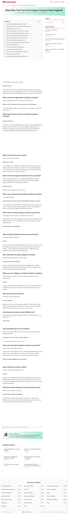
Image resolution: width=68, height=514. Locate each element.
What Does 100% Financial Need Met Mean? (55, 39)
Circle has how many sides (51, 30)
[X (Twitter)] (27, 512)
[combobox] (55, 22)
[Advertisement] (23, 70)
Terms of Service (51, 511)
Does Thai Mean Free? (50, 34)
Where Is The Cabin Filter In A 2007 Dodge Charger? (54, 50)
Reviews (57, 2)
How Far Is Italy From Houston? (11, 464)
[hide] (39, 21)
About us (58, 511)
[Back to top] (64, 511)
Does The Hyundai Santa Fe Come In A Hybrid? (53, 44)
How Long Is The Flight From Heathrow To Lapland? (11, 457)
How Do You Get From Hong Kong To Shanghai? (32, 457)
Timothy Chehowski (20, 12)
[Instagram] (25, 512)
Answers (62, 2)
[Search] (64, 22)
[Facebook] (23, 512)
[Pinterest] (29, 512)
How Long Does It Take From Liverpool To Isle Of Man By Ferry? (32, 465)
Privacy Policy (44, 511)
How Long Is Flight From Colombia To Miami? (12, 449)
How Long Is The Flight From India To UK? (32, 449)
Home (51, 2)
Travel (8, 5)
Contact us (63, 511)
